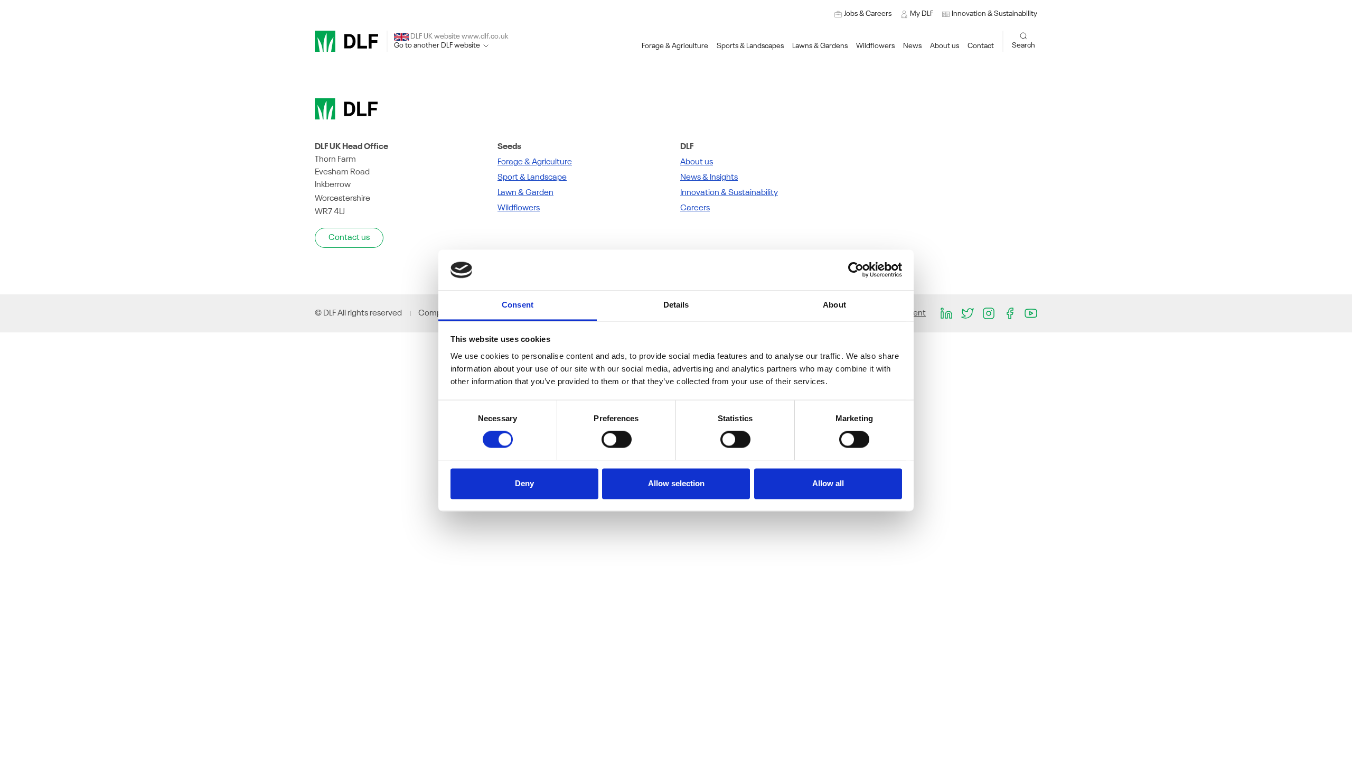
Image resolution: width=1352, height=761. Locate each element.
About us (696, 162)
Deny (524, 483)
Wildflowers (518, 208)
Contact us (349, 238)
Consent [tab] (517, 304)
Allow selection (676, 483)
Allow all (828, 483)
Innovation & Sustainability (729, 193)
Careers (695, 208)
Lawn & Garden (525, 193)
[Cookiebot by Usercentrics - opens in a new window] (856, 270)
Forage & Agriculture (534, 162)
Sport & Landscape (532, 177)
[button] (989, 14)
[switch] (617, 439)
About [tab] (834, 304)
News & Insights (709, 177)
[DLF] (346, 41)
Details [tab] (676, 304)
